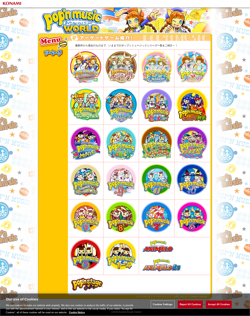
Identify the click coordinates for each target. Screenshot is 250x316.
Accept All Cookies (219, 304)
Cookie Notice (77, 312)
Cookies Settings (162, 304)
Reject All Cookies (190, 304)
